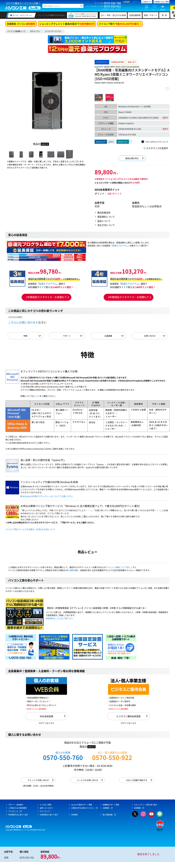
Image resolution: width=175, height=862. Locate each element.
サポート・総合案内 (15, 804)
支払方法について (106, 225)
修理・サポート (150, 15)
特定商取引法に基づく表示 (18, 814)
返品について (103, 221)
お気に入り (154, 10)
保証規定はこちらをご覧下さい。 (60, 618)
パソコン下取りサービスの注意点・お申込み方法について (30, 529)
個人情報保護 (108, 814)
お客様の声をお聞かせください (82, 808)
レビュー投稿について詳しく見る (122, 567)
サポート (67, 335)
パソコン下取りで (120, 23)
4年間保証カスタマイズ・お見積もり (128, 297)
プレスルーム (13, 811)
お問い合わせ (149, 335)
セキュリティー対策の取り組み (145, 804)
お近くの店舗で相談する (136, 780)
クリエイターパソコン (53, 31)
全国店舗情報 (135, 15)
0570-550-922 (112, 757)
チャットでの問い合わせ (38, 780)
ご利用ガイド (147, 2)
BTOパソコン (35, 31)
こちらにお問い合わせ (22, 322)
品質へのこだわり (46, 808)
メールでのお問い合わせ (87, 780)
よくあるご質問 (45, 804)
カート (147, 10)
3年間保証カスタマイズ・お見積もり (46, 297)
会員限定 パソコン (21, 23)
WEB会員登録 (46, 716)
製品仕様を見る (132, 158)
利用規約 (74, 814)
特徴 (25, 335)
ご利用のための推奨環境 (17, 808)
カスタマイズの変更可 (157, 148)
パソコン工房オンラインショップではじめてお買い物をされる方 (85, 15)
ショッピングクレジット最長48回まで (67, 23)
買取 (165, 15)
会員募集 (108, 335)
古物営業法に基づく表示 (49, 814)
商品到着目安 (103, 212)
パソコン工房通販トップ (16, 31)
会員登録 (126, 2)
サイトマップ (45, 811)
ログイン (135, 2)
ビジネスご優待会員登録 (128, 716)
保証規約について (106, 216)
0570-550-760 (63, 757)
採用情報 (137, 808)
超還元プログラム (120, 245)
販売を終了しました (148, 854)
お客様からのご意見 (161, 2)
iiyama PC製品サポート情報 (81, 804)
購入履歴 (70, 570)
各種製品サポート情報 (111, 804)
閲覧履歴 (162, 10)
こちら (37, 396)
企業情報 (106, 808)
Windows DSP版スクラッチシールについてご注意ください (48, 496)
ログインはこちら (46, 723)
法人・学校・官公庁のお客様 (113, 15)
